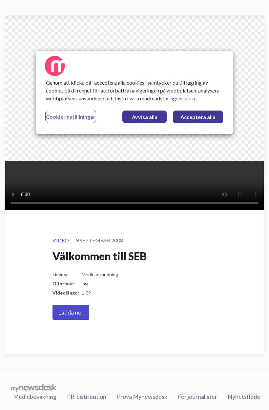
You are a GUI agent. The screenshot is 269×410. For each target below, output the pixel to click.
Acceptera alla (198, 116)
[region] (134, 92)
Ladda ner (71, 312)
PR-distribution (86, 396)
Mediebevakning (34, 396)
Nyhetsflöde (244, 396)
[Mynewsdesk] (34, 387)
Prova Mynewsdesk (142, 396)
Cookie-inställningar (70, 116)
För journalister (197, 396)
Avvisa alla (144, 116)
